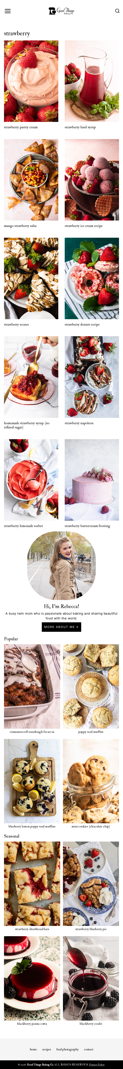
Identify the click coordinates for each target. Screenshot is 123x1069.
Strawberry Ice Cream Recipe (84, 226)
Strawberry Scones (16, 324)
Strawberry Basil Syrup (80, 127)
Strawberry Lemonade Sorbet (23, 526)
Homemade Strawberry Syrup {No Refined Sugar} (26, 425)
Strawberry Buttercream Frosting (87, 526)
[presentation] (31, 81)
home (33, 1049)
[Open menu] (7, 11)
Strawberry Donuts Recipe (82, 324)
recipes (46, 1049)
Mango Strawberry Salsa (20, 226)
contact (88, 1049)
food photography (67, 1049)
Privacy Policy (97, 1064)
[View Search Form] (117, 11)
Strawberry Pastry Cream (21, 127)
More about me (59, 627)
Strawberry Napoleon (79, 423)
